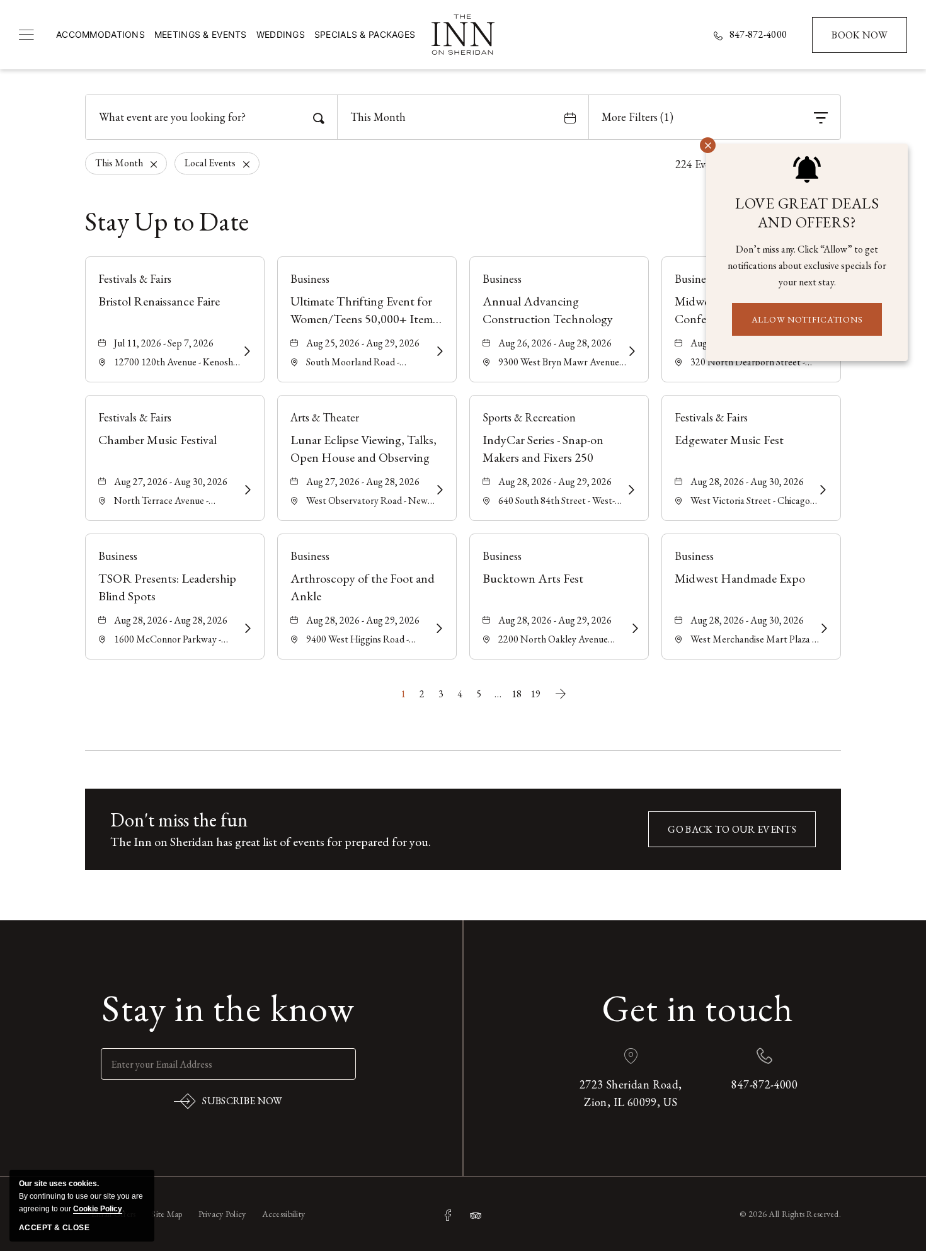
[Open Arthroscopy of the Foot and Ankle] (438, 628)
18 (517, 693)
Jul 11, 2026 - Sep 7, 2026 (164, 343)
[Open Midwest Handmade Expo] (823, 628)
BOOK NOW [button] (860, 40)
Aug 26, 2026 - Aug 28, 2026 (555, 343)
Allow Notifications (807, 319)
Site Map (166, 1214)
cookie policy (97, 1208)
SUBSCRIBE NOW (228, 1103)
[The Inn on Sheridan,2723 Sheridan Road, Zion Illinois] (463, 34)
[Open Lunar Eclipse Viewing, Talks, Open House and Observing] (438, 490)
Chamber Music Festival (157, 439)
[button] (732, 829)
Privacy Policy (222, 1214)
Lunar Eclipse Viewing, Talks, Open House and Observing (363, 448)
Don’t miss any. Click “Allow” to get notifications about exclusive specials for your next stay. (807, 265)
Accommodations (100, 34)
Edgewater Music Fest (729, 439)
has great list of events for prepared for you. (270, 841)
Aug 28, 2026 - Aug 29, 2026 (555, 481)
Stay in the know (228, 1007)
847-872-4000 (758, 35)
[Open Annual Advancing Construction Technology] (630, 351)
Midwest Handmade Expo (740, 578)
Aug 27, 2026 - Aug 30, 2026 (170, 481)
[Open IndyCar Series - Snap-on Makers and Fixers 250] (630, 490)
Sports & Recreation (529, 417)
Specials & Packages (364, 34)
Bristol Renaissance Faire (159, 301)
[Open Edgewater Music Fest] (822, 490)
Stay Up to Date (167, 221)
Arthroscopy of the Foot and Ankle (362, 587)
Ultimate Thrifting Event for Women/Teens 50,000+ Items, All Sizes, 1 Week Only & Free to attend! (365, 310)
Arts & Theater (324, 417)
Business (309, 278)
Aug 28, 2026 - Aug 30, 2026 (747, 481)
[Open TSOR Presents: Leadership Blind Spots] (246, 628)
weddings (280, 34)
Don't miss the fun (179, 820)
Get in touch (698, 1007)
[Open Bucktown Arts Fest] (632, 628)
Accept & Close (54, 1227)
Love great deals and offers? (807, 213)
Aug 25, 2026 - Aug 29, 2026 (363, 343)
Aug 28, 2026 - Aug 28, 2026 (170, 620)
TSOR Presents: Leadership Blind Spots (167, 587)
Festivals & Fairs (134, 278)
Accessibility (284, 1214)
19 (535, 693)
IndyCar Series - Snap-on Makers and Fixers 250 (543, 448)
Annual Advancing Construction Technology (548, 310)
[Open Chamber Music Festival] (246, 490)
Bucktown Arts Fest (533, 578)
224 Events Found (716, 164)
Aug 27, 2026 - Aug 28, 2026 (363, 481)
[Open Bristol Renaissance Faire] (246, 351)
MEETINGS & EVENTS (200, 34)
